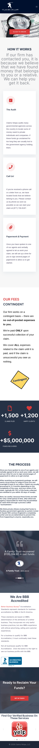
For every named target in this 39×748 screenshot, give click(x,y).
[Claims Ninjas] (10, 6)
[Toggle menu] (36, 6)
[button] (3, 729)
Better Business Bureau (10, 607)
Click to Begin (19, 32)
